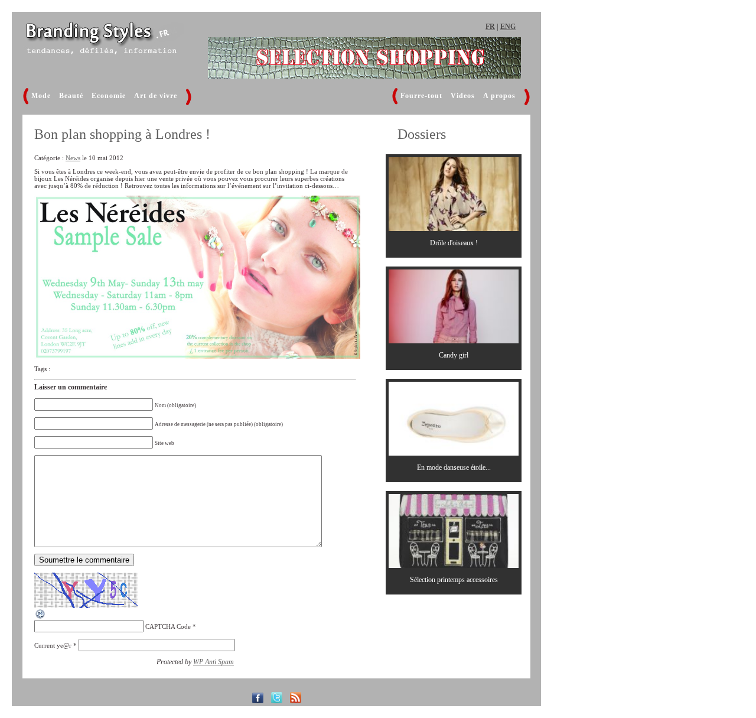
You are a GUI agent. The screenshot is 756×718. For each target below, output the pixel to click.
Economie (109, 96)
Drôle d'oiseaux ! (454, 243)
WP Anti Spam (213, 662)
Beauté (71, 96)
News (73, 157)
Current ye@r (52, 645)
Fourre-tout (421, 96)
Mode (41, 96)
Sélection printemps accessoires (454, 580)
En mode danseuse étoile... (454, 467)
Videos (463, 96)
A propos (499, 96)
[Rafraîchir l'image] (40, 617)
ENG (508, 26)
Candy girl (453, 355)
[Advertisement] (616, 216)
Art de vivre (155, 96)
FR (490, 26)
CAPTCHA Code (168, 626)
